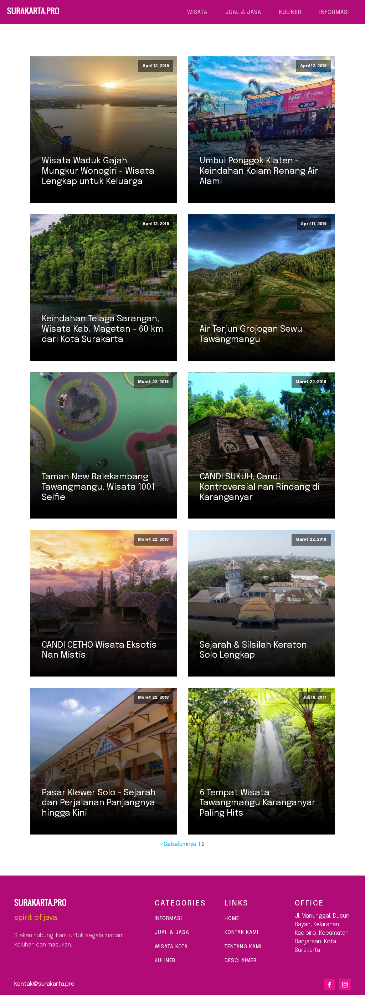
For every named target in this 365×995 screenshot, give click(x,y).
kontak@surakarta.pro (44, 984)
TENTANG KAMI (243, 946)
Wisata (197, 12)
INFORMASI (168, 918)
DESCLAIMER (241, 960)
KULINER (166, 960)
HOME (232, 918)
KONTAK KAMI (241, 932)
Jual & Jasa (243, 12)
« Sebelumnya (178, 844)
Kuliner (290, 12)
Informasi (334, 12)
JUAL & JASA (172, 932)
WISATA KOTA (171, 946)
